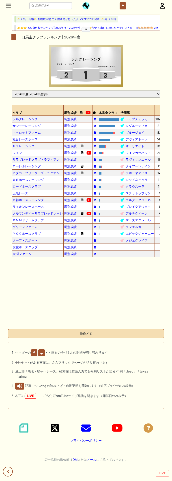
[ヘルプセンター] (148, 428)
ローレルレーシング (27, 166)
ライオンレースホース (28, 206)
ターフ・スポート (25, 240)
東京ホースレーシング (28, 180)
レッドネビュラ (137, 180)
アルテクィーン (137, 213)
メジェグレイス (137, 240)
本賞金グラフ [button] (108, 113)
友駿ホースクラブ (25, 247)
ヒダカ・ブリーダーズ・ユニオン (36, 173)
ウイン (17, 153)
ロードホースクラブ (27, 186)
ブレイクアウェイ (138, 206)
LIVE (162, 473)
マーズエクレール (138, 220)
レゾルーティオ (137, 126)
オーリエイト (135, 146)
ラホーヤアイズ (137, 173)
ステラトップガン (138, 193)
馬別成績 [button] (70, 113)
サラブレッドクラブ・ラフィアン (36, 159)
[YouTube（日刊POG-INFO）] (117, 428)
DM (75, 459)
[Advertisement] (86, 294)
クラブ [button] (17, 113)
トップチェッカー (138, 119)
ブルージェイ (135, 132)
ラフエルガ (133, 227)
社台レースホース (25, 139)
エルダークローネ (138, 200)
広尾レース (20, 193)
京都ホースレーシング (28, 200)
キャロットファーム (27, 132)
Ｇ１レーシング (23, 146)
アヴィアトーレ (137, 139)
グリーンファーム (25, 227)
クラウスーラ (135, 186)
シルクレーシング (25, 119)
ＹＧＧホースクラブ (27, 233)
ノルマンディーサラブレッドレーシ (38, 213)
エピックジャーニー (140, 233)
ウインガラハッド (138, 153)
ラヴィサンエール (138, 159)
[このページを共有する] (8, 472)
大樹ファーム (22, 254)
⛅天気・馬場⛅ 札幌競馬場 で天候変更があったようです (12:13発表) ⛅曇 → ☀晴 (66, 19)
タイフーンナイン (138, 166)
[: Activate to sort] (82, 110)
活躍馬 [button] (125, 113)
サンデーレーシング (27, 126)
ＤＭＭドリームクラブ (28, 220)
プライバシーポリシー (86, 440)
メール (91, 459)
